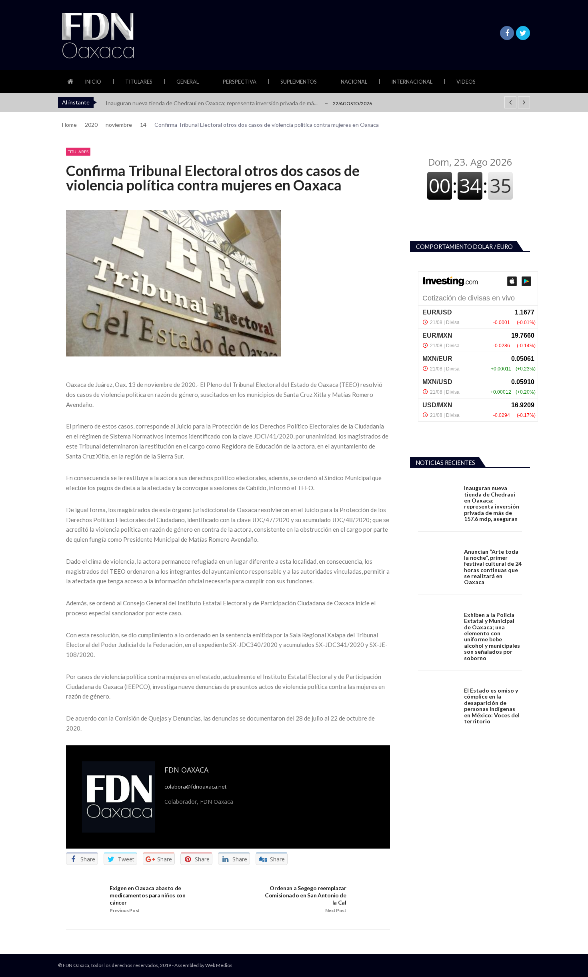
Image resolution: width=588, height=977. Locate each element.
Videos (466, 81)
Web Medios (218, 965)
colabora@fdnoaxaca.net (195, 786)
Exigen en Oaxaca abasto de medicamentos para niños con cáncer (147, 895)
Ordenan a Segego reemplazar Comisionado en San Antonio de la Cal (305, 895)
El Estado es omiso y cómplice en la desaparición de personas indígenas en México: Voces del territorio (492, 705)
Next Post (335, 910)
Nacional (354, 81)
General (187, 81)
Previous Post (125, 910)
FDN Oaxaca (186, 770)
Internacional (411, 81)
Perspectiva (239, 81)
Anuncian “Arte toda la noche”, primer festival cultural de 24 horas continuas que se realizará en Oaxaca (493, 567)
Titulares (138, 81)
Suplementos (298, 81)
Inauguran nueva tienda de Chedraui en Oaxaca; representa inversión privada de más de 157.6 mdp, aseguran (491, 503)
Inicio (93, 81)
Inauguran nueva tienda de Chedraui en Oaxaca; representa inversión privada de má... (212, 103)
